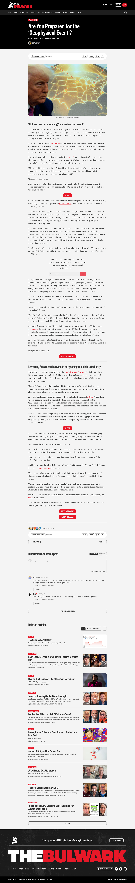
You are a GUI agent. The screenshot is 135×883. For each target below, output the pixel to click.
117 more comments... (67, 611)
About (79, 12)
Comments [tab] (94, 554)
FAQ (111, 5)
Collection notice (122, 880)
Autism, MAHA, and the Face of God (44, 751)
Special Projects (47, 12)
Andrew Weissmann (36, 816)
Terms (114, 880)
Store (105, 5)
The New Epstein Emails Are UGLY (43, 787)
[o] (94, 660)
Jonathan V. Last (35, 646)
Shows (33, 12)
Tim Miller (33, 668)
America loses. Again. (34, 738)
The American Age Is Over (40, 640)
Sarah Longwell (35, 704)
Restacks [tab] (102, 554)
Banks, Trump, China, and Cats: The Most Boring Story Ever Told (52, 734)
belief (71, 157)
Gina (34, 593)
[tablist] (98, 554)
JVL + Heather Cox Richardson (42, 770)
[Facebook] (120, 869)
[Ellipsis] (105, 577)
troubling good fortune (74, 372)
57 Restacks (52, 528)
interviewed (54, 143)
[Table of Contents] (2, 441)
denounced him (44, 468)
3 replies (37, 603)
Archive (72, 12)
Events (57, 12)
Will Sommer (36, 42)
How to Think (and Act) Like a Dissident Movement (51, 679)
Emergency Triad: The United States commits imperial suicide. (47, 643)
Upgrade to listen (38, 56)
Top (83, 628)
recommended (65, 204)
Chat (38, 12)
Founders (65, 12)
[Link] (25, 124)
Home (9, 12)
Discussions (96, 628)
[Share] (102, 56)
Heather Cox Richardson (48, 776)
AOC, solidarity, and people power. (38, 682)
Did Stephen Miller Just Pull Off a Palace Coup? (49, 714)
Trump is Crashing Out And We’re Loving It (47, 696)
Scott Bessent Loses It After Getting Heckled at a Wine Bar (53, 658)
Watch (16, 12)
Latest (89, 628)
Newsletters (24, 12)
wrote (30, 498)
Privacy (110, 880)
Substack (49, 880)
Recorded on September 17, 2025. (38, 773)
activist (90, 397)
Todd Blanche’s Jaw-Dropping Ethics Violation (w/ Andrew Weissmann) (51, 807)
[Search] (125, 12)
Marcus (35, 577)
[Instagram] (116, 869)
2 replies (37, 589)
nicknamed (33, 329)
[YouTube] (125, 869)
